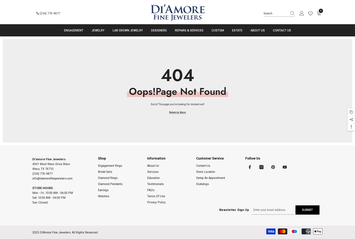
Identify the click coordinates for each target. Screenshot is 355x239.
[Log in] (302, 13)
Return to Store (177, 112)
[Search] (279, 14)
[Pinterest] (273, 167)
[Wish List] (311, 13)
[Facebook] (249, 167)
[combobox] (275, 13)
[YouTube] (284, 167)
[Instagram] (261, 167)
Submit (307, 210)
